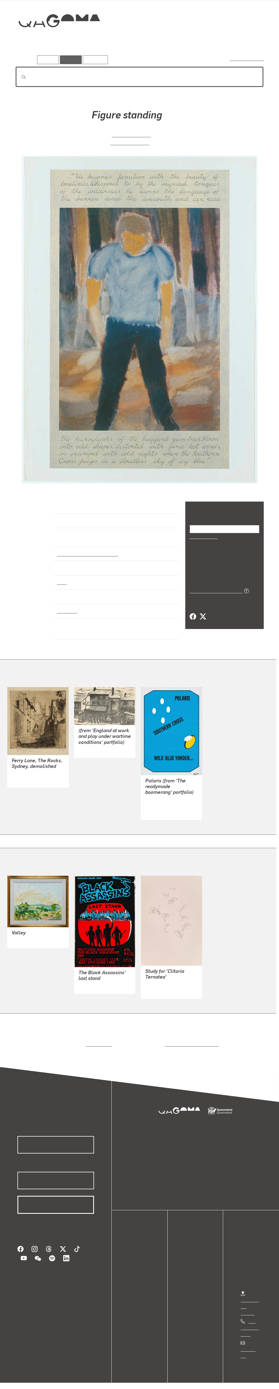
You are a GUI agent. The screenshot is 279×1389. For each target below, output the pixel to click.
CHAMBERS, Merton (164, 980)
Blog (133, 1273)
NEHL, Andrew (92, 981)
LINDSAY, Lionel (27, 775)
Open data (138, 1247)
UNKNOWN (89, 745)
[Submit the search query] (19, 77)
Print (62, 577)
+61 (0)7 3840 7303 (250, 1323)
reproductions (98, 1039)
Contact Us (251, 1344)
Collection (55, 38)
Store (134, 1267)
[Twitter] (202, 616)
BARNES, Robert (27, 936)
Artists (223, 40)
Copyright (85, 1379)
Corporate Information (124, 1379)
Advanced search (247, 58)
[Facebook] (193, 616)
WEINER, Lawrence (163, 801)
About (135, 1280)
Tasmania (67, 606)
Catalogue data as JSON (214, 590)
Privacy (60, 1379)
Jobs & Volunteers (26, 1379)
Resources (94, 59)
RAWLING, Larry (129, 142)
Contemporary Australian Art (86, 549)
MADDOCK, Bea (131, 134)
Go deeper (251, 40)
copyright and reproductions (190, 1039)
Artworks (197, 40)
